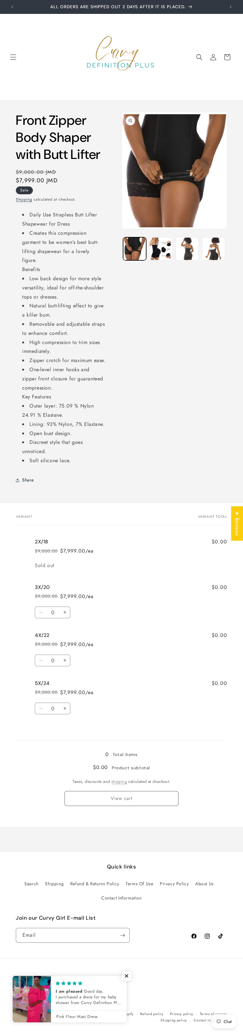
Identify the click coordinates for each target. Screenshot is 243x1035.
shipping (119, 781)
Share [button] (28, 480)
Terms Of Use (139, 884)
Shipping (24, 199)
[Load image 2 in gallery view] (160, 248)
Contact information (210, 1020)
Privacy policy (181, 1013)
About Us (204, 884)
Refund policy (151, 1013)
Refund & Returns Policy (94, 884)
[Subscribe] (122, 935)
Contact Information (121, 898)
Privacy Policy (174, 884)
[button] (13, 57)
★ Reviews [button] (237, 523)
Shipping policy (173, 1020)
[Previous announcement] (12, 7)
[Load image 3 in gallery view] (187, 248)
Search (31, 884)
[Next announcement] (231, 7)
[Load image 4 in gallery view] (213, 248)
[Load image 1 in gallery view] (134, 248)
